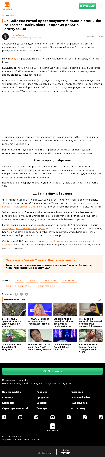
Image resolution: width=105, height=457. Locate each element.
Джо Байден (68, 280)
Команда (7, 397)
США (19, 280)
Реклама (42, 392)
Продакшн (43, 397)
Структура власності (15, 408)
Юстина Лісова (17, 35)
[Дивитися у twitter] (69, 417)
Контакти (8, 403)
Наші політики (79, 403)
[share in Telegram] (26, 294)
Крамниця (77, 392)
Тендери (42, 408)
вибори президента (46, 286)
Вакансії (42, 403)
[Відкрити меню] (100, 6)
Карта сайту (78, 408)
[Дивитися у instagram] (20, 417)
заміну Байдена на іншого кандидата (23, 228)
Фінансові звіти (80, 397)
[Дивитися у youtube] (52, 417)
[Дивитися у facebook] (4, 417)
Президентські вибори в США (17, 286)
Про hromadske (11, 392)
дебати (32, 280)
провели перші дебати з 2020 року (22, 206)
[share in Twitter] (21, 294)
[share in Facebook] (16, 294)
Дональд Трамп (49, 280)
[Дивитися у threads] (101, 417)
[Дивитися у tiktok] (85, 417)
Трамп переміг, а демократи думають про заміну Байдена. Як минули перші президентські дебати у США (49, 266)
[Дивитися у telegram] (36, 417)
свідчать (16, 58)
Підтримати (87, 6)
